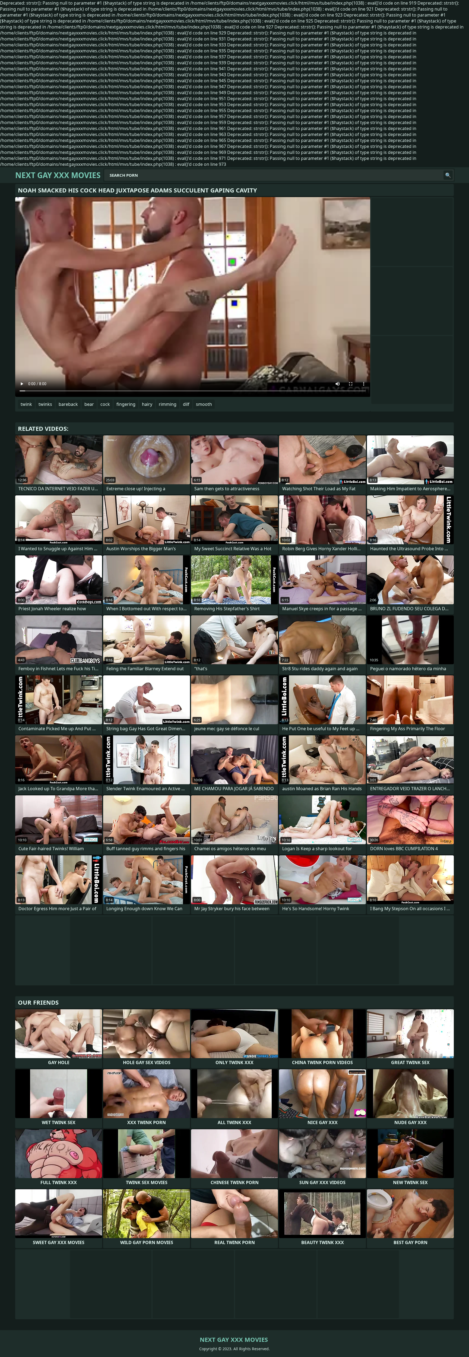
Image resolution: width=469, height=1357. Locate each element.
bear (89, 404)
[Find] (448, 175)
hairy (147, 404)
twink (26, 404)
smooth (204, 404)
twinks (45, 404)
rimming (167, 404)
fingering (125, 404)
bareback (68, 404)
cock (105, 404)
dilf (186, 404)
